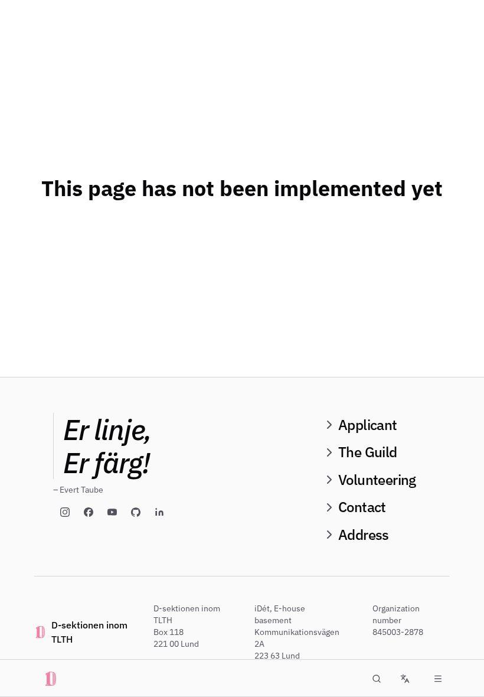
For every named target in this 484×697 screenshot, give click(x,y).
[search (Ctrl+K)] (376, 679)
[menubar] (438, 679)
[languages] (405, 679)
